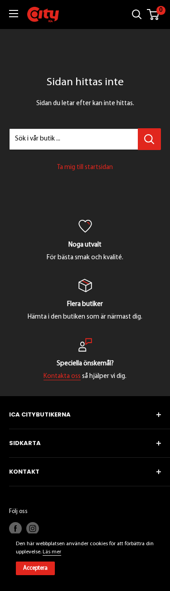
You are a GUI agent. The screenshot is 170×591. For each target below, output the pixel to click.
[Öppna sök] (137, 14)
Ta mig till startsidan (85, 167)
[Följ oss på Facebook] (15, 528)
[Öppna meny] (13, 13)
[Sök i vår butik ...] (149, 139)
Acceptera (35, 568)
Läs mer (52, 552)
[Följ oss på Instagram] (32, 528)
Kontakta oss (62, 376)
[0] (153, 14)
